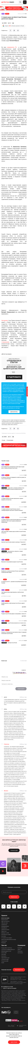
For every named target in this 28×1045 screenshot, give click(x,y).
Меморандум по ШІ (6, 951)
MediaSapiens (4, 919)
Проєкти (4, 915)
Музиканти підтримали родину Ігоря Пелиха (12, 561)
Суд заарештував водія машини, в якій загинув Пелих (12, 593)
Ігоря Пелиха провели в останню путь (17, 623)
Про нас (4, 945)
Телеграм (20, 951)
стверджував (5, 342)
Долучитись (14, 412)
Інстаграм (20, 952)
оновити (24, 670)
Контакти (3, 956)
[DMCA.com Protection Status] (8, 1021)
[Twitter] (14, 30)
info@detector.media (8, 986)
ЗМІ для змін (4, 923)
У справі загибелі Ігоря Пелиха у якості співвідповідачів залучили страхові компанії (12, 509)
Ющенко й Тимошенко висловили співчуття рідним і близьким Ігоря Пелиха (14, 633)
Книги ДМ (3, 952)
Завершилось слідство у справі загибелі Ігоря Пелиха (12, 552)
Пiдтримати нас (19, 969)
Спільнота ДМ (14, 850)
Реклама (3, 954)
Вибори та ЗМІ (5, 933)
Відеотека (3, 931)
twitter (19, 949)
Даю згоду (14, 1042)
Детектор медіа (5, 918)
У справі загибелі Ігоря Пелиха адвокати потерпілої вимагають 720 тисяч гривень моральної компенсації (13, 521)
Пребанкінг (4, 924)
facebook (20, 948)
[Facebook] (10, 30)
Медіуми (3, 942)
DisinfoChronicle (5, 929)
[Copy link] (17, 30)
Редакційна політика (6, 948)
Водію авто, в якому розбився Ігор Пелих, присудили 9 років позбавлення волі (12, 488)
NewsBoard (4, 928)
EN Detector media (6, 934)
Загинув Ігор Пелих (12, 642)
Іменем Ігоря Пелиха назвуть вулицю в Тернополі (13, 542)
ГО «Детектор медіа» (6, 937)
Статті (5, 579)
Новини (7, 13)
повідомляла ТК (12, 47)
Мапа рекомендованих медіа (8, 939)
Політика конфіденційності (8, 949)
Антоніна (3, 936)
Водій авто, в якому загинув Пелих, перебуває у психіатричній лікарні (12, 571)
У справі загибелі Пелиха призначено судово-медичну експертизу (12, 499)
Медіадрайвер (5, 926)
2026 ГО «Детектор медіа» (9, 988)
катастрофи (10, 440)
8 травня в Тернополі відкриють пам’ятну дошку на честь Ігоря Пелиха (13, 478)
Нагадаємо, (4, 320)
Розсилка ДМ (4, 961)
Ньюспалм (4, 941)
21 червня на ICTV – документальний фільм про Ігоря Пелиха (14, 582)
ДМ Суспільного (5, 921)
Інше (3, 13)
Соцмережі (21, 945)
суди (4, 440)
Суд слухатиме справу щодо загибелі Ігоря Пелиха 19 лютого (13, 532)
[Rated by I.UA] (20, 1021)
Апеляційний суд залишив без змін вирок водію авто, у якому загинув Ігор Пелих (12, 467)
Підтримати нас (5, 957)
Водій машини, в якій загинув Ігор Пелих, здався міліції (13, 604)
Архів (2, 962)
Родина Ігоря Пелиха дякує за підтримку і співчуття (13, 613)
